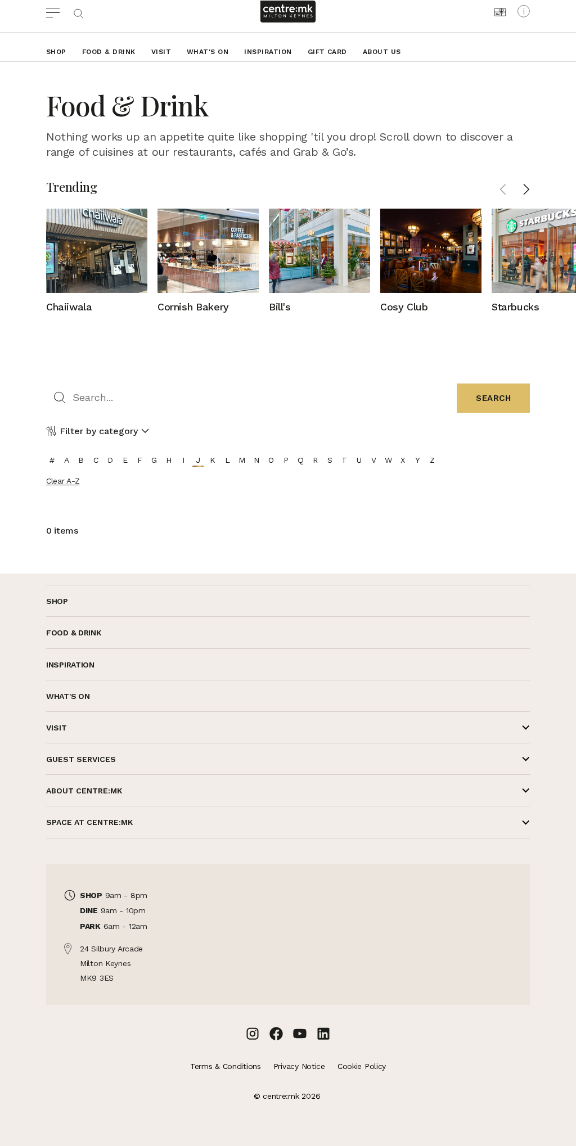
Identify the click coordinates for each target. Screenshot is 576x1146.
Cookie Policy (362, 1066)
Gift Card (327, 52)
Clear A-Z (62, 480)
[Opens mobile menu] (59, 11)
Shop (56, 52)
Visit (161, 52)
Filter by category (99, 431)
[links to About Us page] (524, 11)
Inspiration (267, 52)
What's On (207, 52)
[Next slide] (526, 189)
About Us (382, 52)
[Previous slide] (503, 189)
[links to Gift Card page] (500, 12)
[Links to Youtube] (300, 1033)
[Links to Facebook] (276, 1033)
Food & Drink (109, 52)
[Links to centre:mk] (288, 11)
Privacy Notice (299, 1066)
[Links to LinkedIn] (323, 1033)
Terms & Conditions (225, 1066)
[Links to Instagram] (252, 1033)
